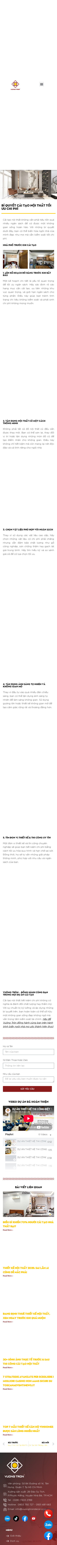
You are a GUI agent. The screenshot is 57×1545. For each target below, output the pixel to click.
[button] (41, 84)
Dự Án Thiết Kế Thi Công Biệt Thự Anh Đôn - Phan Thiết (31, 1158)
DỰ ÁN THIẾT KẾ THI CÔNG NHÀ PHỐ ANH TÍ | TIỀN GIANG (32, 1166)
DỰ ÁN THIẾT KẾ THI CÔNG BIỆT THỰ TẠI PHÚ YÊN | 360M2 (31, 1141)
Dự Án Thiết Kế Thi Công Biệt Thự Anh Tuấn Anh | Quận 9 (32, 1149)
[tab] (28, 1142)
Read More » (8, 1230)
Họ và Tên (8, 1046)
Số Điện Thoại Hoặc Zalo (15, 1060)
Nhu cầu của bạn (11, 1074)
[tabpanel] (28, 1118)
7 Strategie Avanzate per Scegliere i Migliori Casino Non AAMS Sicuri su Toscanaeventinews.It (28, 1381)
